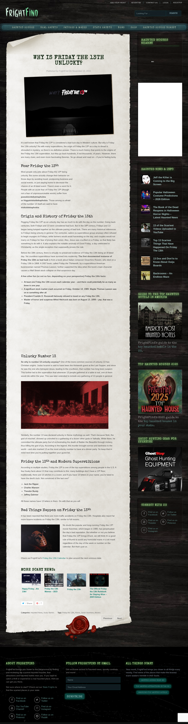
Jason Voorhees (87, 613)
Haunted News (37, 613)
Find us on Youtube (153, 521)
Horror (77, 613)
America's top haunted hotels (152, 693)
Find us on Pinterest (172, 521)
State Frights (49, 687)
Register (177, 3)
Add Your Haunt (118, 3)
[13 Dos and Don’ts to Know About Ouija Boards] (145, 264)
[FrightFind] (34, 13)
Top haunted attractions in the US (152, 686)
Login (165, 3)
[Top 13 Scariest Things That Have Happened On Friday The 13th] (145, 246)
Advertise (136, 3)
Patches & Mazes (75, 27)
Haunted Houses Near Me (152, 680)
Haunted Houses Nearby (159, 27)
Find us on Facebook (153, 513)
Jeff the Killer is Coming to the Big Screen (163, 181)
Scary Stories (48, 613)
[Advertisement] (94, 189)
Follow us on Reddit (47, 716)
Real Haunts (49, 27)
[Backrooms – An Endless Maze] (145, 279)
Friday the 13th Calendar (54, 558)
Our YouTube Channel (22, 707)
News (121, 27)
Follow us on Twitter (172, 513)
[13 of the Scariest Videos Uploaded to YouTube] (145, 231)
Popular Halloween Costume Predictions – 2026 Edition (165, 196)
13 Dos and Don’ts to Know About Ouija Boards (165, 262)
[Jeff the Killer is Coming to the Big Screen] (145, 183)
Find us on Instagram (153, 529)
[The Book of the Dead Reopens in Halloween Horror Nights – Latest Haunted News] (145, 213)
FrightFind (63, 71)
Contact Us (151, 3)
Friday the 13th (68, 613)
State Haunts (102, 27)
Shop (134, 27)
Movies (97, 613)
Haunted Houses (23, 27)
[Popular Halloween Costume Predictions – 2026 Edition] (145, 198)
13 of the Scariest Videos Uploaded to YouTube (164, 229)
